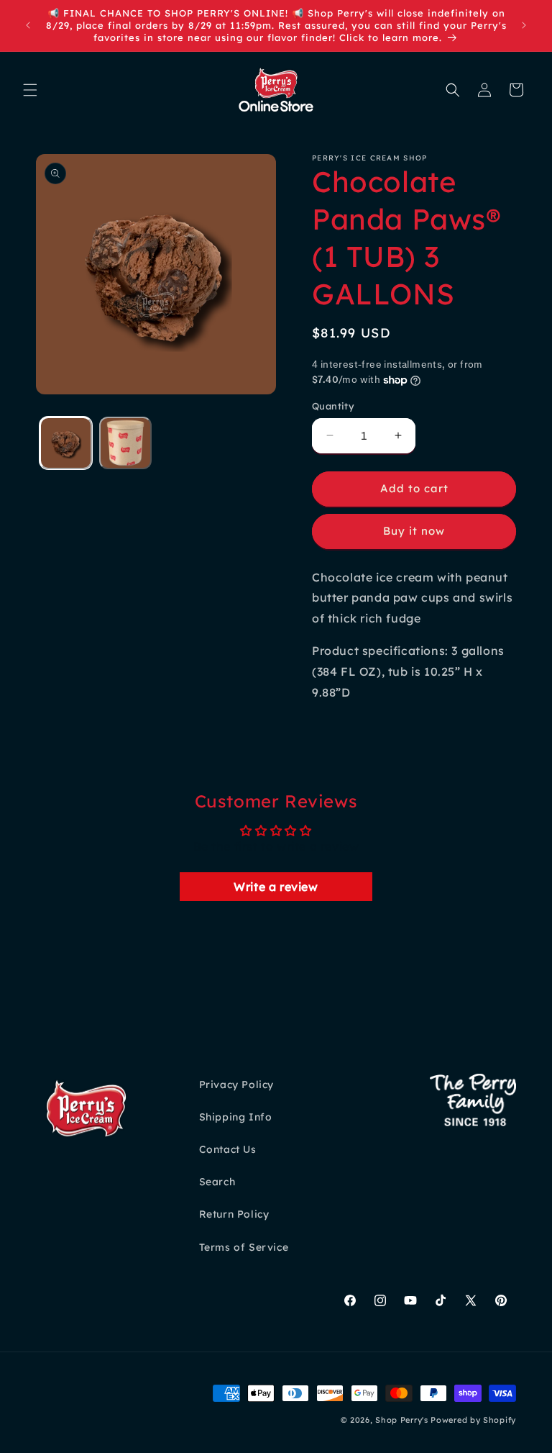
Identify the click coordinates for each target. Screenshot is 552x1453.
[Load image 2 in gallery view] (125, 443)
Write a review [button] (276, 886)
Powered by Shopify (473, 1420)
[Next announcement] (524, 25)
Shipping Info (235, 1116)
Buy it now (414, 531)
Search (217, 1181)
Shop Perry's (401, 1420)
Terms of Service (244, 1247)
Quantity (333, 406)
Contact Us (228, 1149)
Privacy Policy (236, 1084)
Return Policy (234, 1214)
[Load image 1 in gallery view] (66, 443)
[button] (30, 90)
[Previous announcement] (28, 25)
